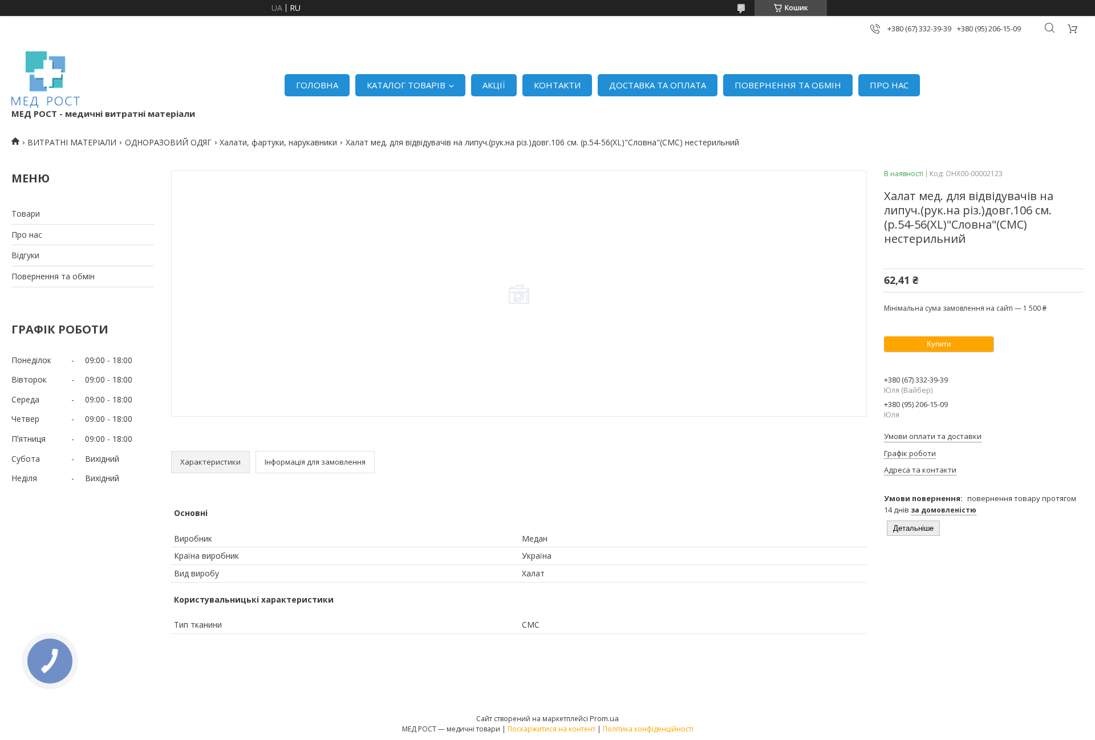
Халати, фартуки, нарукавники (278, 142)
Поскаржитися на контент (551, 729)
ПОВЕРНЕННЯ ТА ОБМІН (788, 85)
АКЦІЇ (493, 85)
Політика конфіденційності (648, 729)
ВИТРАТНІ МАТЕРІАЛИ (71, 142)
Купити (939, 344)
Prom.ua (604, 718)
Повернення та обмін (53, 276)
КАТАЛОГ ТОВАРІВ (406, 85)
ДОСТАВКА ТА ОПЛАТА (657, 85)
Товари (25, 213)
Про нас (26, 234)
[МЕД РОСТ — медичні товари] (45, 79)
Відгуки (25, 255)
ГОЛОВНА (317, 85)
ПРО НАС (889, 85)
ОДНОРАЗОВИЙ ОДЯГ (168, 142)
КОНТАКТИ (557, 85)
